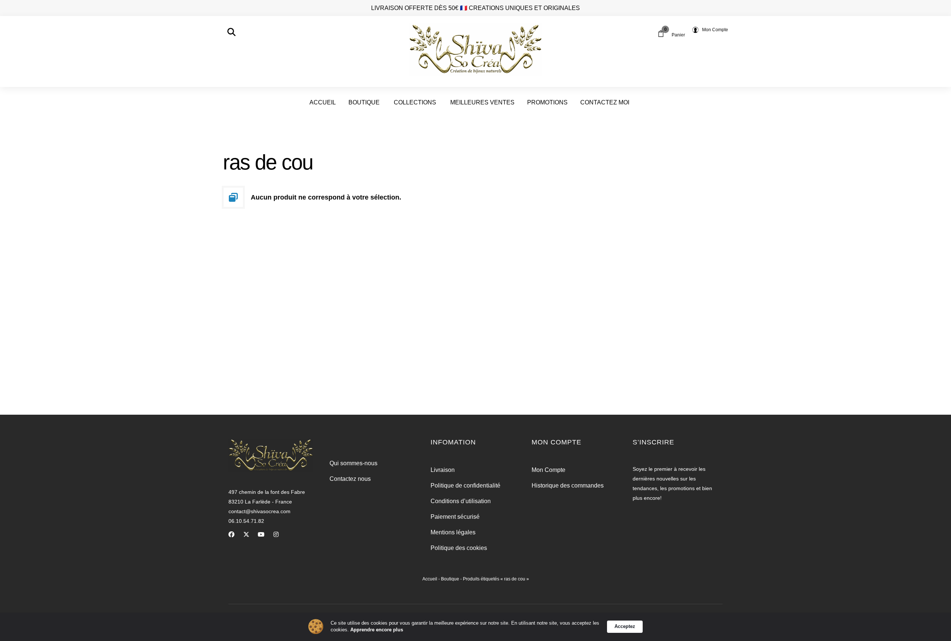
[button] (231, 32)
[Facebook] (231, 534)
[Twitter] (246, 534)
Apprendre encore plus (376, 629)
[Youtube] (261, 534)
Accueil (429, 579)
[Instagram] (276, 534)
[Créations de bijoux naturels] (475, 49)
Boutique (450, 579)
